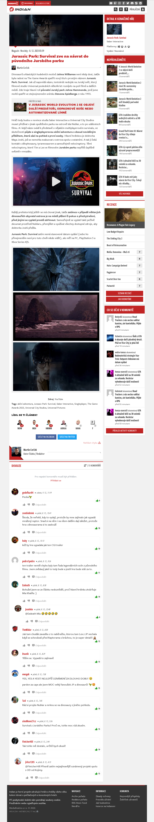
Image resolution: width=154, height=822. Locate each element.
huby (24, 540)
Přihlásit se (56, 480)
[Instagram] (119, 3)
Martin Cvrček (23, 68)
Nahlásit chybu (90, 442)
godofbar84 (27, 492)
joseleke (29, 609)
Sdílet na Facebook (46, 437)
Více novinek (124, 193)
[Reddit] (140, 3)
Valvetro (118, 336)
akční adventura (25, 403)
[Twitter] (128, 3)
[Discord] (132, 3)
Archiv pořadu (78, 796)
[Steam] (136, 3)
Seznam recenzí (124, 293)
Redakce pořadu (79, 799)
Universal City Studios (35, 407)
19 (99, 749)
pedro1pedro (28, 561)
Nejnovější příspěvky (130, 796)
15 (99, 661)
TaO (24, 700)
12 (99, 641)
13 (99, 773)
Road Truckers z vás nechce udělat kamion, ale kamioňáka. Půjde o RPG (128, 322)
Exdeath (26, 585)
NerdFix (76, 806)
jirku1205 (30, 762)
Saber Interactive (65, 403)
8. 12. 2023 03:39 (36, 51)
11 (99, 572)
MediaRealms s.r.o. (18, 808)
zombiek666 (28, 513)
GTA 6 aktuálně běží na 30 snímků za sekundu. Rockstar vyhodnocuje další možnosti (128, 376)
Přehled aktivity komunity (125, 430)
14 (99, 596)
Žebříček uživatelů (129, 799)
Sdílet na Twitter (67, 437)
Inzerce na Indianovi (105, 806)
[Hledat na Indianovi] (115, 9)
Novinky (24, 51)
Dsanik (25, 654)
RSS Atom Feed (79, 802)
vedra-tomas (120, 352)
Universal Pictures (56, 407)
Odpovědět (40, 504)
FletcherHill (27, 741)
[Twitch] (115, 3)
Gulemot (118, 391)
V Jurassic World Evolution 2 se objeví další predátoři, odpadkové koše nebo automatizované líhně (61, 108)
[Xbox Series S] (129, 46)
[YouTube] (111, 3)
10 (99, 528)
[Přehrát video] (56, 181)
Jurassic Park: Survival (44, 403)
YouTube (59, 399)
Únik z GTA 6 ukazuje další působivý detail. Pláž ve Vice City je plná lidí (128, 339)
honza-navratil (121, 371)
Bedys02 (118, 317)
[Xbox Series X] (122, 46)
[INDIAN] (20, 9)
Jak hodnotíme (124, 299)
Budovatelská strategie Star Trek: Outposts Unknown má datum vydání (127, 359)
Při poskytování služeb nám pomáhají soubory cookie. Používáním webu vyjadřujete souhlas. (35, 801)
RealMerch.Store (43, 3)
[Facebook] (124, 3)
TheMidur (26, 629)
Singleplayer (80, 403)
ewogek (25, 674)
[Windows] (119, 46)
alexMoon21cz (29, 721)
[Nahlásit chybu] (37, 811)
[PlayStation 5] (125, 46)
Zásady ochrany (103, 796)
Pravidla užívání (103, 799)
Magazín (15, 51)
